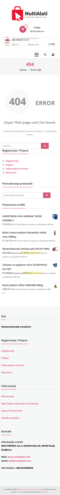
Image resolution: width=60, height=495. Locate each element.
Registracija (12, 160)
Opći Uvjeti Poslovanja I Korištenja (19, 403)
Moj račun (11, 172)
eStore (19, 492)
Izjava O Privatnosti (11, 410)
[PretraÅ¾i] (46, 195)
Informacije (7, 396)
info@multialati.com (19, 460)
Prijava (9, 164)
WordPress (44, 492)
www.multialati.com (18, 456)
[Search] (45, 146)
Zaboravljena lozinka (17, 168)
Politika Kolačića (10, 417)
